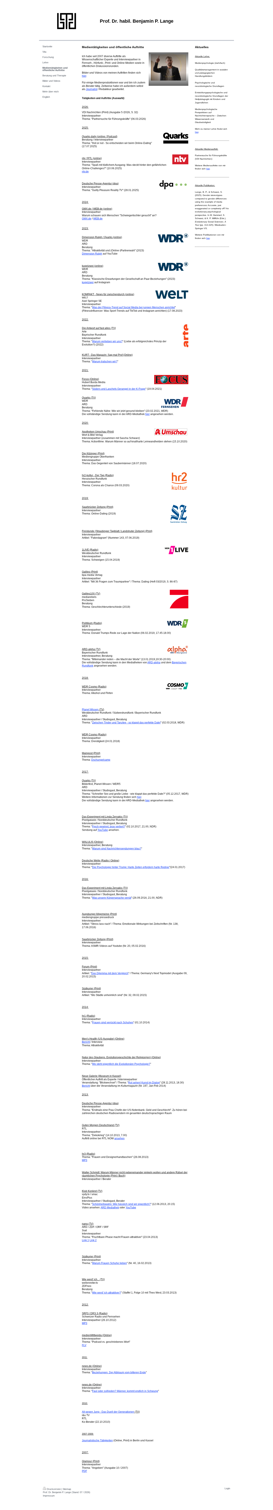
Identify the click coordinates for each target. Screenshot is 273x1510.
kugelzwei (88, 282)
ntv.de (85, 171)
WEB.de (98, 218)
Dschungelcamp (100, 759)
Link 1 (85, 1240)
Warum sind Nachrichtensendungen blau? (116, 848)
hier (84, 75)
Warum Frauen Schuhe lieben (109, 1263)
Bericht (86, 1041)
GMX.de (86, 218)
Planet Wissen (90, 709)
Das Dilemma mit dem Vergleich (109, 973)
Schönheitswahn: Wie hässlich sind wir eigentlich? (121, 1204)
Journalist (91, 89)
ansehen (119, 1138)
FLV (84, 1345)
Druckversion (54, 1489)
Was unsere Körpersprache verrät (111, 897)
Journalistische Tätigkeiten (97, 1440)
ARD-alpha (153, 662)
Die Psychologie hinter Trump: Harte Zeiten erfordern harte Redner (130, 867)
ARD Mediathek (110, 1207)
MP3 (84, 1160)
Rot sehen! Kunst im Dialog (144, 1082)
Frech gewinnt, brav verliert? (108, 826)
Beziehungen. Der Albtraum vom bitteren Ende (119, 1372)
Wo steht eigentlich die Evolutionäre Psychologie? (121, 1063)
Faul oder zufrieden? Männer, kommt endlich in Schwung (125, 1391)
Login (227, 1488)
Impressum (49, 1495)
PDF (84, 1471)
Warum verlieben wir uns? (107, 341)
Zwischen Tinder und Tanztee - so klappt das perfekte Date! (126, 722)
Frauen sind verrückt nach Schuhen (112, 1022)
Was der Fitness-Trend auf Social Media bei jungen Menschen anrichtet (133, 307)
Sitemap (67, 1489)
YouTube (102, 829)
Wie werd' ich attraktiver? (106, 1292)
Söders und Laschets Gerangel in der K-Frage (118, 388)
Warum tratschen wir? (104, 361)
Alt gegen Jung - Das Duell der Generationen (108, 1411)
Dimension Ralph (92, 253)
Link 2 (93, 1240)
